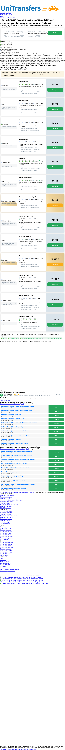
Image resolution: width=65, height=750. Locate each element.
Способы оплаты (5, 563)
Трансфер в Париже (6, 527)
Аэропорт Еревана (6, 519)
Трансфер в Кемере (6, 534)
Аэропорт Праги (5, 522)
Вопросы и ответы (6, 14)
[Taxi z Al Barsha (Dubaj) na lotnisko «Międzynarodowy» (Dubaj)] (21, 577)
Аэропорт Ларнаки (6, 506)
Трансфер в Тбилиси (6, 536)
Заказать (55, 90)
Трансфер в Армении (6, 547)
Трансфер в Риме (5, 530)
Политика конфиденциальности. (10, 749)
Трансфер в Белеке (6, 531)
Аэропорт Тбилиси (6, 512)
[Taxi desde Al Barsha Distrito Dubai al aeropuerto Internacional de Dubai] (24, 583)
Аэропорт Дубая (5, 498)
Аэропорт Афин (5, 503)
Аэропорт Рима (5, 520)
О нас (1, 558)
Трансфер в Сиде (5, 533)
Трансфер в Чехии (5, 549)
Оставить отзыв (5, 400)
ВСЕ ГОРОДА (4, 539)
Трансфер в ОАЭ (5, 553)
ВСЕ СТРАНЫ (4, 555)
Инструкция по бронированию (9, 569)
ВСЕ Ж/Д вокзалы (5, 508)
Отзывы (2, 568)
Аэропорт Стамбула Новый (8, 516)
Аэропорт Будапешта (6, 501)
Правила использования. (28, 749)
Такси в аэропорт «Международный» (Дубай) (14, 449)
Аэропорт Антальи (6, 511)
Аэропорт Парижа (5, 514)
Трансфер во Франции (7, 542)
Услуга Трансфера (5, 13)
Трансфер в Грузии (6, 546)
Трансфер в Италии (6, 550)
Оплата (2, 16)
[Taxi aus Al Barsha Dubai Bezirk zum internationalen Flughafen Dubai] (22, 582)
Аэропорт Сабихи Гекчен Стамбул (11, 500)
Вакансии (3, 566)
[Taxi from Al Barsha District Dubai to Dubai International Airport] (21, 578)
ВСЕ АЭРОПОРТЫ (5, 523)
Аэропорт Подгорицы (7, 495)
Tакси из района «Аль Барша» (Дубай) (12, 404)
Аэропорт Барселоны (6, 517)
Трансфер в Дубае (5, 528)
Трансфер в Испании (6, 552)
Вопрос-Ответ (4, 561)
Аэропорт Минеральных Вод (9, 505)
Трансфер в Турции (6, 544)
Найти (55, 33)
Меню (14, 17)
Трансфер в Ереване (6, 538)
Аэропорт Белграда (6, 497)
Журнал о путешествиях (7, 571)
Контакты (3, 560)
